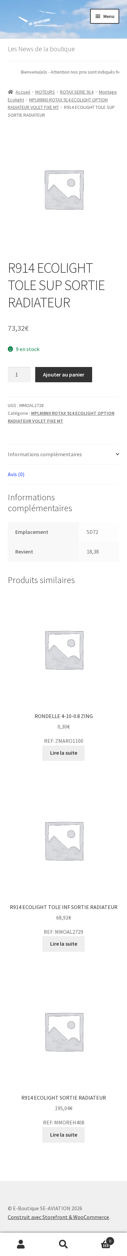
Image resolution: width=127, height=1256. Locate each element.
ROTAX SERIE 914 (76, 92)
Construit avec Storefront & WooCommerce (58, 1217)
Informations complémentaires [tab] (45, 454)
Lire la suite (63, 752)
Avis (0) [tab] (16, 474)
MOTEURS (45, 92)
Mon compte (21, 1244)
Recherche (63, 1244)
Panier (98, 1238)
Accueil (23, 92)
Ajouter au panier (63, 374)
